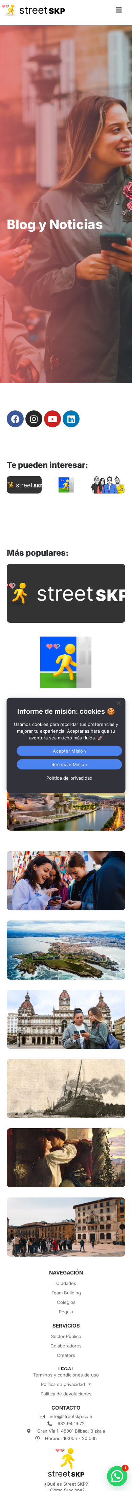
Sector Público (66, 1336)
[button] (117, 1476)
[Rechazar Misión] (118, 702)
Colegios (66, 1302)
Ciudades (66, 1283)
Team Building (66, 1292)
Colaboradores (66, 1345)
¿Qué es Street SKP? (66, 1484)
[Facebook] (15, 418)
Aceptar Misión (69, 751)
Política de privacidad (63, 1384)
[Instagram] (33, 418)
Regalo (66, 1311)
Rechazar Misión (69, 764)
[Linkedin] (71, 418)
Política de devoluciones (66, 1393)
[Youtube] (52, 418)
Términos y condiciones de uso (66, 1375)
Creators (66, 1355)
